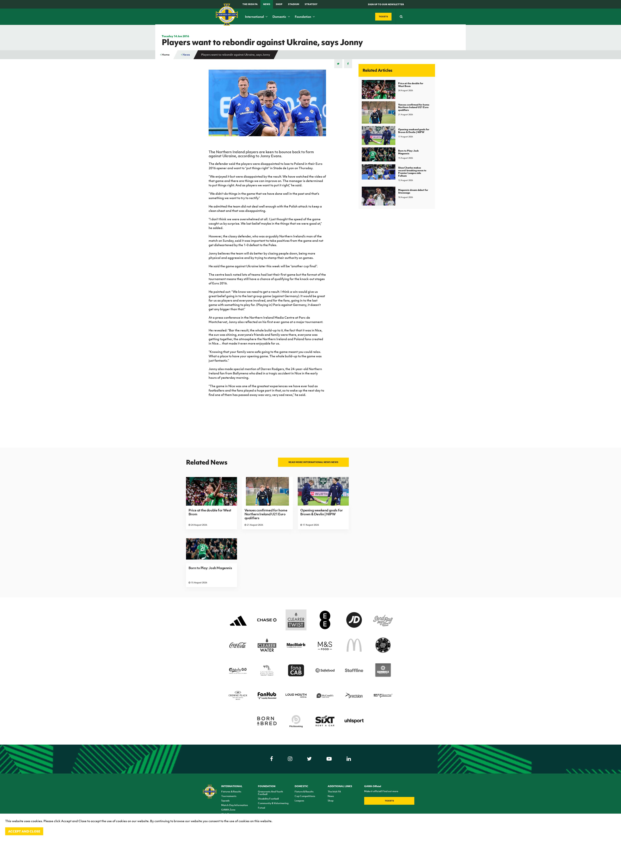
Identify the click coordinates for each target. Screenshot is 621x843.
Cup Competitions (305, 796)
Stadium (293, 4)
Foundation (303, 17)
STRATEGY (311, 4)
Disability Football (268, 798)
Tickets (389, 800)
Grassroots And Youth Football (270, 793)
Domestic (279, 17)
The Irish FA (250, 4)
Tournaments (228, 796)
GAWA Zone (228, 809)
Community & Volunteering (273, 803)
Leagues (299, 800)
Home (165, 54)
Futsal (261, 807)
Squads (225, 800)
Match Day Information (234, 805)
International (255, 17)
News (266, 4)
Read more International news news (313, 462)
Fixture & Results (304, 791)
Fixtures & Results (231, 791)
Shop (279, 4)
